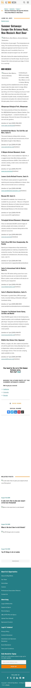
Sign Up (14, 666)
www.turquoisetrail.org (7, 335)
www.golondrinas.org (7, 147)
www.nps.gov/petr (6, 237)
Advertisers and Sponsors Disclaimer (8, 640)
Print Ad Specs (5, 611)
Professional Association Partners (10, 590)
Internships (4, 583)
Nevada (5, 395)
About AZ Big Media (7, 576)
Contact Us (4, 594)
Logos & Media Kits (6, 604)
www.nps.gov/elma (6, 171)
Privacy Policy (5, 631)
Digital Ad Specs (6, 607)
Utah (18, 372)
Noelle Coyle (5, 21)
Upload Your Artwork (7, 618)
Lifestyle (12, 9)
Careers (3, 587)
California (6, 389)
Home (6, 9)
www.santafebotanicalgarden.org (10, 191)
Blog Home (16, 403)
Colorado (6, 392)
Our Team (4, 579)
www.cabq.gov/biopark (8, 125)
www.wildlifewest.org (7, 359)
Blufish (8, 685)
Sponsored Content (7, 622)
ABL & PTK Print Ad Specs (8, 615)
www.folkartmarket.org (7, 287)
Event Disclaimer (6, 645)
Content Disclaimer (6, 635)
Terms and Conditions (7, 648)
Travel (18, 9)
